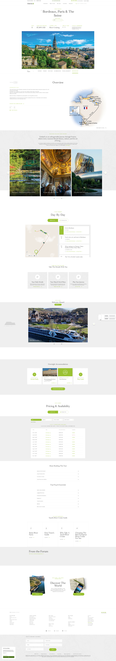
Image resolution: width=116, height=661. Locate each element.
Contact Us (89, 615)
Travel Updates (90, 625)
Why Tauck (59, 3)
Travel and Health (90, 623)
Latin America (12, 623)
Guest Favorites (31, 620)
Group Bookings (90, 618)
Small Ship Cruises (32, 624)
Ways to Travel (52, 3)
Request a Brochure (91, 621)
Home (10, 612)
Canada (11, 620)
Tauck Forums (90, 622)
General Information (91, 617)
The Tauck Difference (52, 619)
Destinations (45, 3)
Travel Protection (90, 624)
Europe (11, 621)
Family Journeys (31, 619)
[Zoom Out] (27, 255)
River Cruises (31, 622)
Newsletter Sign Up (90, 619)
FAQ (88, 616)
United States (12, 624)
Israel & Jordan (12, 622)
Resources (71, 3)
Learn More (31, 537)
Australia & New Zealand (13, 619)
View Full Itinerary (14, 110)
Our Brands (65, 3)
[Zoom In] (27, 254)
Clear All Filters (33, 422)
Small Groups (31, 623)
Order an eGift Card (91, 620)
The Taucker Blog (51, 620)
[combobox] (64, 419)
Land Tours (31, 621)
